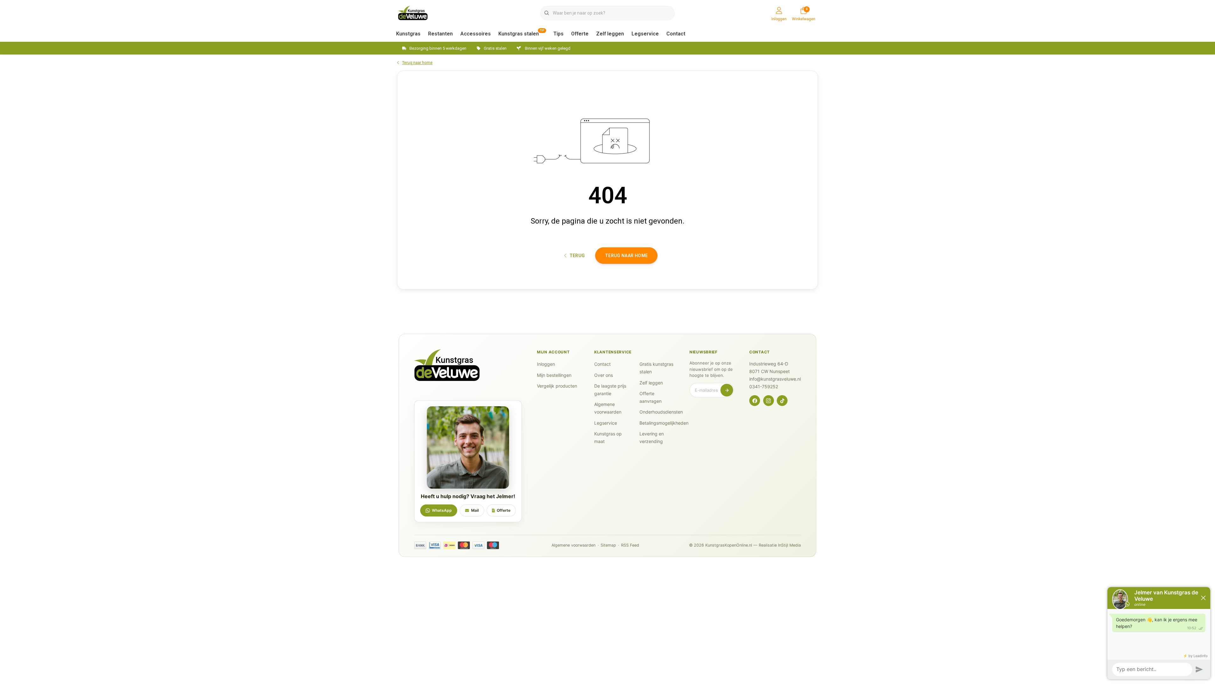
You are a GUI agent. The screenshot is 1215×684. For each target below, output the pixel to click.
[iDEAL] (449, 545)
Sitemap (608, 545)
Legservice (645, 34)
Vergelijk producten (557, 386)
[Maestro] (493, 545)
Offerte (580, 34)
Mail (475, 510)
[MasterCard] (464, 545)
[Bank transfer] (420, 545)
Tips (558, 34)
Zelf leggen (610, 34)
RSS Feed (630, 545)
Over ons (603, 375)
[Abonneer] (726, 390)
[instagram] (768, 400)
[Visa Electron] (435, 545)
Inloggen (546, 364)
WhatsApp (442, 510)
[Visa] (478, 545)
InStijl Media (789, 545)
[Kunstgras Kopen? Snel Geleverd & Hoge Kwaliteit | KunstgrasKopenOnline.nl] (413, 13)
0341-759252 (763, 386)
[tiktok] (782, 400)
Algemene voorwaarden (573, 545)
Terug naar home (626, 255)
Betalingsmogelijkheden (663, 423)
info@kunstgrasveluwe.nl (775, 379)
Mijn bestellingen (554, 375)
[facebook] (754, 400)
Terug (577, 255)
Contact (675, 34)
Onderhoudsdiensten (661, 412)
